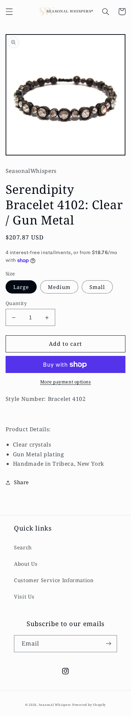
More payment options (65, 382)
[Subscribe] (109, 643)
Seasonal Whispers (55, 705)
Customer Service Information (54, 580)
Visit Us (24, 596)
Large (21, 286)
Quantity (16, 303)
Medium (59, 286)
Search (23, 547)
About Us (26, 563)
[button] (9, 11)
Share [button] (21, 482)
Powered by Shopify (89, 705)
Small (97, 286)
